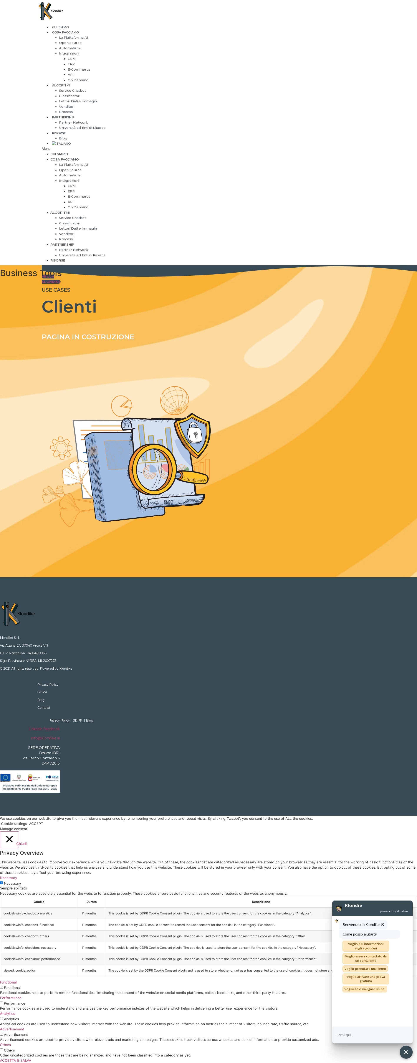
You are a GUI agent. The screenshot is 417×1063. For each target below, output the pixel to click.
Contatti (43, 708)
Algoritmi (61, 85)
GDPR (42, 692)
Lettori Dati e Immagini (78, 101)
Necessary (12, 883)
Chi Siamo (59, 154)
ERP (71, 64)
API (71, 75)
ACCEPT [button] (36, 823)
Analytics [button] (7, 1013)
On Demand (78, 80)
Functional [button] (8, 982)
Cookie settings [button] (14, 823)
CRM (72, 59)
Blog (63, 266)
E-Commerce (79, 69)
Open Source (70, 43)
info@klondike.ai (45, 738)
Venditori (66, 106)
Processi (66, 239)
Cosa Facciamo (65, 32)
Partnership (63, 117)
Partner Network (73, 122)
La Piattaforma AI (73, 37)
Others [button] (5, 1045)
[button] (176, 148)
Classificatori (69, 96)
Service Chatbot (72, 90)
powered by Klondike (394, 911)
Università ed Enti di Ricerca (82, 128)
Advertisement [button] (12, 1029)
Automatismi (70, 48)
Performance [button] (10, 998)
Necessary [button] (8, 878)
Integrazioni (69, 53)
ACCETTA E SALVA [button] (15, 1060)
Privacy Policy (47, 685)
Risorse (59, 133)
